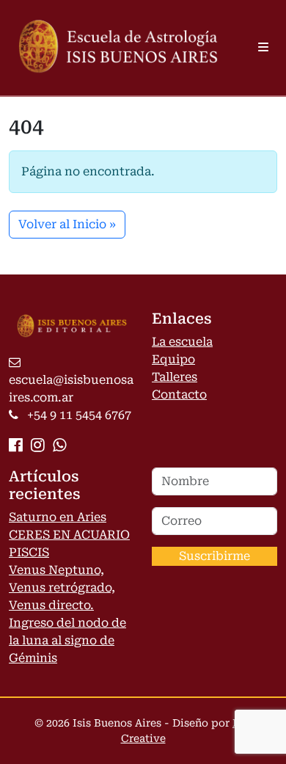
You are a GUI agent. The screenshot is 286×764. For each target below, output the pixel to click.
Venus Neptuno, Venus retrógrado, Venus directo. (62, 587)
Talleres (174, 377)
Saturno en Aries (57, 517)
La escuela (182, 342)
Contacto (179, 394)
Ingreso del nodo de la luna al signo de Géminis (67, 640)
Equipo (173, 359)
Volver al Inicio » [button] (67, 224)
